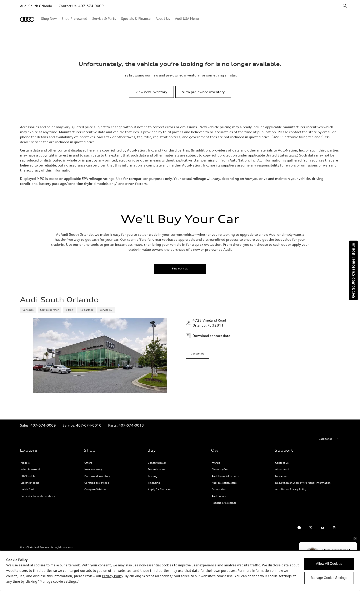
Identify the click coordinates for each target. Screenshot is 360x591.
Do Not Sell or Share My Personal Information (303, 482)
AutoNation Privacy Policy (290, 489)
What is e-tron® (30, 469)
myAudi (216, 462)
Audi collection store (224, 482)
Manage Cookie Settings (329, 578)
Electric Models (30, 482)
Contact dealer (157, 462)
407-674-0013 (131, 425)
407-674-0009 (91, 6)
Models (25, 462)
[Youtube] (322, 527)
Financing (154, 482)
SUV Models (28, 476)
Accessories (219, 489)
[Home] (27, 19)
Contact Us (282, 462)
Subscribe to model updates (38, 496)
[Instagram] (334, 527)
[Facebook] (299, 527)
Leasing (153, 476)
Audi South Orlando (36, 6)
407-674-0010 (88, 425)
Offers (88, 462)
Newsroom (281, 476)
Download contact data (211, 336)
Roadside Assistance (224, 502)
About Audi (282, 469)
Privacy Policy (112, 576)
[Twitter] (311, 527)
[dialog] (180, 571)
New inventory (93, 469)
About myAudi (220, 469)
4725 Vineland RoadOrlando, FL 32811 (209, 322)
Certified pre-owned (96, 482)
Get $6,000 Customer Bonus (353, 270)
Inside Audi (27, 489)
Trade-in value (156, 469)
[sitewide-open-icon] (345, 6)
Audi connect (220, 496)
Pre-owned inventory (97, 476)
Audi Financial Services (225, 476)
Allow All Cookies (329, 563)
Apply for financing (159, 489)
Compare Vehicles (95, 489)
